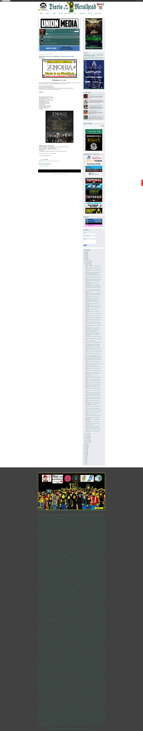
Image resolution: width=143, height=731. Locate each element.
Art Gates (82, 530)
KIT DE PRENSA (64, 615)
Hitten (51, 602)
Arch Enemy (64, 529)
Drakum (87, 569)
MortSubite (95, 640)
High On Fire (71, 601)
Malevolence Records (75, 630)
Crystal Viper (80, 557)
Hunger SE (71, 603)
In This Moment (58, 605)
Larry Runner (49, 620)
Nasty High (88, 643)
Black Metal (77, 540)
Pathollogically (71, 654)
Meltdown (46, 634)
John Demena (83, 611)
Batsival (49, 537)
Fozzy (99, 586)
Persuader (83, 655)
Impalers (79, 604)
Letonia (39, 623)
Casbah (97, 549)
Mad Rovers (101, 628)
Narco (73, 643)
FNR (68, 586)
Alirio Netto (80, 523)
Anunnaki (67, 528)
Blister (67, 542)
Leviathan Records (61, 623)
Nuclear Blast (46, 649)
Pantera (39, 654)
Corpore (54, 554)
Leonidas (72, 622)
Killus (76, 614)
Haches (72, 595)
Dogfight (71, 568)
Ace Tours (77, 519)
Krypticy (97, 616)
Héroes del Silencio (58, 601)
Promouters (40, 661)
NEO (70, 644)
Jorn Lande (44, 612)
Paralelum (60, 654)
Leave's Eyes (59, 621)
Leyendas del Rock (80, 623)
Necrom (47, 644)
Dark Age (91, 558)
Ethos (46, 579)
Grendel (96, 593)
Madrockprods (61, 629)
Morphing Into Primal (70, 640)
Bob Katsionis (79, 543)
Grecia (73, 593)
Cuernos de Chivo (90, 557)
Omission (97, 650)
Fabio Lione (71, 581)
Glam (80, 591)
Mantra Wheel (69, 631)
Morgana (48, 640)
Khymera (52, 614)
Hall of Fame (90, 595)
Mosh (99, 640)
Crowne (95, 556)
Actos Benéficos (44, 520)
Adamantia (71, 520)
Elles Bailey (49, 575)
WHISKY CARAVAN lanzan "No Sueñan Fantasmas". (93, 325)
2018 (85, 445)
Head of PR (84, 597)
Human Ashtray (54, 603)
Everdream (80, 579)
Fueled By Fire (40, 588)
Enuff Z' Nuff (82, 577)
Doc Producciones (53, 568)
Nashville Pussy (77, 643)
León (68, 622)
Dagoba (56, 558)
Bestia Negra (79, 538)
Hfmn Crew (66, 601)
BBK (70, 537)
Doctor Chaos (66, 568)
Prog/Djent (80, 660)
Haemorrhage (77, 595)
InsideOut (49, 607)
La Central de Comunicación (76, 617)
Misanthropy (72, 638)
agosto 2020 (87, 433)
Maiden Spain (99, 629)
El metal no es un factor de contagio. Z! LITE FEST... (93, 397)
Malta (89, 630)
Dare (88, 558)
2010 (85, 456)
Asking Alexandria (84, 531)
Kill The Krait (62, 614)
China (51, 552)
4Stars (55, 518)
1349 (50, 515)
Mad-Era (46, 629)
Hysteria (101, 603)
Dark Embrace (50, 559)
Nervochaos (84, 644)
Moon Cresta (87, 639)
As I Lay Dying (43, 531)
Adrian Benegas (93, 520)
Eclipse (65, 571)
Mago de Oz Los (93, 629)
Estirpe (77, 578)
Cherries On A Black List (75, 551)
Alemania (39, 523)
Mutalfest (40, 642)
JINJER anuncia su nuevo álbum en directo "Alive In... (93, 392)
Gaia (79, 588)
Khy (49, 614)
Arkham (53, 530)
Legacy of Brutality (71, 621)
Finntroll (102, 584)
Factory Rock (90, 581)
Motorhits (59, 641)
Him (89, 601)
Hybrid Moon (85, 603)
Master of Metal (102, 632)
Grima (43, 594)
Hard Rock (83, 596)
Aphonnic (103, 528)
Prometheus (102, 660)
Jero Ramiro (44, 611)
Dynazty (99, 570)
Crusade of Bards (54, 557)
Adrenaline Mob (87, 520)
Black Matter (71, 540)
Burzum (47, 548)
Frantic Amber (52, 587)
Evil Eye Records (97, 579)
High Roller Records (78, 601)
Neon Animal (74, 644)
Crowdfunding (85, 556)
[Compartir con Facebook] (46, 159)
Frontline (83, 587)
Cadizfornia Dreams (70, 548)
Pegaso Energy (102, 654)
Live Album (92, 624)
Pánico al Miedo (102, 653)
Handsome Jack (54, 596)
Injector (81, 606)
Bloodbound (99, 542)
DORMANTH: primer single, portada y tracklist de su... (93, 279)
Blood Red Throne (93, 542)
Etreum (58, 579)
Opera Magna (89, 651)
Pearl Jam (91, 654)
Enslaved (43, 577)
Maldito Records (65, 630)
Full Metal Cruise (46, 588)
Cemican (64, 550)
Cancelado (52, 549)
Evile (60, 580)
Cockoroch (65, 553)
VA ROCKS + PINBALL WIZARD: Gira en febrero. (92, 423)
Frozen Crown (88, 587)
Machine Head (86, 628)
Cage (78, 548)
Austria (102, 532)
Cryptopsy (69, 557)
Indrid (97, 605)
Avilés (91, 533)
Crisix (42, 556)
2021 (85, 258)
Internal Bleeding (87, 607)
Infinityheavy (69, 606)
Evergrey (84, 579)
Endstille (71, 576)
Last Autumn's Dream (60, 620)
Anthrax (62, 528)
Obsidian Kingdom (97, 649)
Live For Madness (99, 624)
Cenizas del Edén (70, 550)
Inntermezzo (94, 606)
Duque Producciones (78, 570)
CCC (46, 550)
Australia (97, 532)
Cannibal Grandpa (72, 549)
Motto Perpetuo (68, 641)
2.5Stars (62, 515)
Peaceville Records (86, 654)
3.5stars (97, 516)
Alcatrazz (94, 522)
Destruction (66, 565)
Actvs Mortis (51, 520)
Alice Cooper (65, 523)
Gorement (55, 592)
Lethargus (102, 622)
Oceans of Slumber (41, 650)
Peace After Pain (79, 654)
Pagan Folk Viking (88, 653)
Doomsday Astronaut (97, 568)
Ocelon (47, 650)
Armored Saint (58, 530)
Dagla (53, 558)
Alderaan (103, 522)
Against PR (98, 521)
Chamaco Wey (100, 550)
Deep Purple (40, 562)
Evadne (65, 579)
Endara (64, 576)
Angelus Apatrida (45, 527)
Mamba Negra (102, 630)
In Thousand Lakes (65, 605)
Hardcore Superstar (101, 596)
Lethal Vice (97, 622)
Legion (99, 621)
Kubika (103, 616)
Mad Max (95, 628)
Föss (96, 586)
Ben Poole (68, 538)
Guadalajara (85, 594)
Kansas (65, 613)
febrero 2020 (87, 441)
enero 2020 (87, 442)
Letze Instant (47, 623)
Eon (85, 577)
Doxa (55, 569)
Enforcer (90, 576)
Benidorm (73, 538)
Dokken (78, 568)
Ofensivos (60, 650)
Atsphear (70, 532)
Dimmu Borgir (52, 567)
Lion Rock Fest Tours (61, 624)
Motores (50, 641)
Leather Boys (47, 621)
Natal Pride (98, 643)
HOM (73, 602)
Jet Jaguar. (49, 611)
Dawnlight (78, 560)
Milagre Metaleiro (55, 638)
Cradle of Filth (79, 554)
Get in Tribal (99, 589)
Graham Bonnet (74, 592)
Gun (97, 594)
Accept (72, 519)
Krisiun (86, 616)
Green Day (84, 593)
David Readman (58, 560)
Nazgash (43, 644)
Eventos (90, 13)
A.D (95, 518)
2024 (85, 254)
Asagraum (54, 531)
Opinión (54, 13)
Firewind (50, 585)
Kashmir (82, 613)
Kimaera (85, 614)
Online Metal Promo (60, 651)
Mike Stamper (49, 638)
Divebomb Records (40, 568)
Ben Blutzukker (64, 538)
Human (48, 603)
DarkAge (84, 559)
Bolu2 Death (85, 543)
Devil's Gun (85, 565)
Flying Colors (58, 586)
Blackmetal (68, 541)
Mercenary (63, 634)
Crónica (61, 556)
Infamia (39, 606)
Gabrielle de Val (66, 588)
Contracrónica (46, 554)
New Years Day (52, 645)
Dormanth (39, 569)
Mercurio (68, 634)
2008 (85, 458)
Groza (60, 594)
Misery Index (78, 638)
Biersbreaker (40, 539)
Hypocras (97, 603)
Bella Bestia (49, 538)
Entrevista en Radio (62, 577)
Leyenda (66, 623)
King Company (89, 614)
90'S (75, 518)
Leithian (51, 622)
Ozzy (77, 653)
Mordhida (44, 640)
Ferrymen (64, 584)
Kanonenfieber (60, 613)
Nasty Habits (83, 643)
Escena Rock (45, 578)
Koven (54, 616)
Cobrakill (61, 553)
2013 (85, 452)
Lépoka (83, 622)
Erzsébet (40, 578)
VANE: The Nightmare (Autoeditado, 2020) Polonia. (93, 355)
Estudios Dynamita (83, 578)
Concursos (40, 554)
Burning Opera (89, 547)
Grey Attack (100, 593)
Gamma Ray (40, 589)
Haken (86, 595)
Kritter (90, 616)
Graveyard (63, 593)
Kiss (54, 615)
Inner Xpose (89, 606)
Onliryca (66, 651)
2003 (71, 515)
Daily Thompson (65, 558)
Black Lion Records (60, 540)
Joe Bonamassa (64, 611)
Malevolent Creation (83, 630)
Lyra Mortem (71, 628)
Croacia (52, 556)
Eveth (92, 579)
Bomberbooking (90, 543)
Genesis (76, 589)
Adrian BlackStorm (100, 520)
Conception (102, 553)
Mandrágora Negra (40, 631)
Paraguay (56, 654)
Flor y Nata (44, 586)
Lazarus (100, 620)
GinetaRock (60, 591)
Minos (69, 638)
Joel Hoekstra (78, 611)
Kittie (73, 615)
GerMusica (88, 589)
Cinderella (71, 552)
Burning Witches (102, 547)
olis (82, 650)
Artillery (102, 530)
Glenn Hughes (85, 591)
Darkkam (92, 559)
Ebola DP (60, 571)
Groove (56, 594)
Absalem (49, 519)
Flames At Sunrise (83, 585)
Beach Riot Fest (79, 537)
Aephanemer (57, 521)
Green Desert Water (90, 593)
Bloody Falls (48, 543)
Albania (90, 522)
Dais (69, 558)
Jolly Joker (88, 611)
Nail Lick (55, 643)
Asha (72, 531)
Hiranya (96, 601)
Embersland (74, 575)
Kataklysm (85, 613)
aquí (60, 80)
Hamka (98, 595)
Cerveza (94, 550)
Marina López (54, 632)
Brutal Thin (46, 547)
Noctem (64, 646)
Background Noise (67, 534)
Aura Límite (93, 532)
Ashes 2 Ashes (76, 531)
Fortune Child (89, 586)
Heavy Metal (69, 598)
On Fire (102, 650)
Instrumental (75, 607)
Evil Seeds (52, 580)
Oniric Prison (51, 651)
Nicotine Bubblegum (66, 645)
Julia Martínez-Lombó (99, 612)
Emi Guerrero (87, 575)
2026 (80, 516)
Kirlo (51, 615)
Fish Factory (64, 585)
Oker (63, 650)
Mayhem (52, 633)
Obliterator (84, 649)
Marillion (44, 632)
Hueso (40, 603)
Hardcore (94, 596)
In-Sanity (74, 605)
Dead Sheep (100, 560)
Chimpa (46, 552)
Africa (79, 521)
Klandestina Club (87, 615)
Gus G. (50, 595)
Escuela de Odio (52, 578)
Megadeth (82, 633)
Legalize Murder (88, 621)
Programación (97, 660)
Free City (57, 587)
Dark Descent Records (42, 559)
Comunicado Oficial (97, 553)
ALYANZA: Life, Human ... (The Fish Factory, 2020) (92, 333)
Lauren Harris (96, 620)
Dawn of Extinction (65, 560)
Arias (40, 530)
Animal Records (69, 527)
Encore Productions (59, 576)
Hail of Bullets (82, 595)
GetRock (104, 589)
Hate (50, 597)
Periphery (62, 655)
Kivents (76, 615)
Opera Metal (95, 651)
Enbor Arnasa (48, 576)
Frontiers (77, 587)
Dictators (95, 566)
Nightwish (95, 645)
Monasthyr (70, 639)
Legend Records (94, 621)
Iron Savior (90, 608)
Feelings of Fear (45, 584)
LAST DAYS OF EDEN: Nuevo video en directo (92, 289)
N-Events (92, 642)
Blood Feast (78, 542)
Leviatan (52, 623)
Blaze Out (47, 542)
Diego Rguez (45, 567)
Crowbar (80, 556)
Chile (42, 552)
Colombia (85, 553)
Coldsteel (82, 553)
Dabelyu (40, 558)
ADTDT (48, 521)
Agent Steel (47, 522)
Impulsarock (101, 604)
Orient (49, 652)
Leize (55, 622)
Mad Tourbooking (41, 629)
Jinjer (57, 611)
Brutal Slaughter (40, 547)
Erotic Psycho (102, 577)
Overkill (53, 653)
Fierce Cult (87, 584)
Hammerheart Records (47, 596)
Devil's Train (91, 565)
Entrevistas (68, 13)
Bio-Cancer (57, 539)
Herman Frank (52, 601)
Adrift (45, 521)
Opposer (39, 652)
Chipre (54, 552)
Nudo (52, 649)
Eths (48, 579)
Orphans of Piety (75, 652)
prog (76, 660)
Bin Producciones (50, 539)
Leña (58, 622)
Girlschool (76, 591)
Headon (89, 597)
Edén (75, 571)
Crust (59, 557)
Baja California (83, 534)
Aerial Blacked (62, 521)
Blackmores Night (73, 541)
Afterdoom (88, 521)
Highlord (83, 601)
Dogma (75, 568)
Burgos (85, 547)
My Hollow (68, 642)
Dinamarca (58, 567)
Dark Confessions (102, 558)
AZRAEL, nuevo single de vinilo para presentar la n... (93, 372)
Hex (62, 601)
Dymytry (91, 570)
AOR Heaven (90, 528)
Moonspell (39, 640)
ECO (69, 571)
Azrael (58, 534)
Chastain (57, 551)
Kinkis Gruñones (44, 615)
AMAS (76, 524)
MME (100, 638)
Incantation (82, 605)
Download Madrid (49, 569)
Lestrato (91, 622)
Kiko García (57, 614)
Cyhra (104, 557)
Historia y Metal (46, 602)
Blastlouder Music (102, 541)
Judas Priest (83, 612)
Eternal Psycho (40, 579)
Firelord (43, 585)
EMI (82, 575)
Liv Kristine (87, 624)
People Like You (41, 655)
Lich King (99, 623)
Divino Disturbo (47, 568)
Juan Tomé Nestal (75, 612)
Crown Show (90, 556)
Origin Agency (53, 652)
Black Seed (39, 541)
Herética (47, 601)
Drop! (45, 570)
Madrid (56, 629)
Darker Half (88, 559)
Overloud (57, 653)
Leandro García (41, 621)
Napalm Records (67, 643)
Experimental (101, 580)
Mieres (44, 638)
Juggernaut (92, 612)
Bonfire (68, 544)
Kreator (71, 616)
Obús (102, 649)
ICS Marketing (43, 604)
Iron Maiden (77, 608)
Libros (94, 623)
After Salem (83, 521)
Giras (69, 591)
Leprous (87, 622)
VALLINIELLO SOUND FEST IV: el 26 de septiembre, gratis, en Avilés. (94, 111)
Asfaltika (65, 531)
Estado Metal (67, 578)
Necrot (64, 644)
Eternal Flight (96, 578)
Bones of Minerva (57, 544)
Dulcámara (57, 570)
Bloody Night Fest (54, 543)
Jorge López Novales (95, 611)
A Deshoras (85, 518)
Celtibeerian (60, 550)
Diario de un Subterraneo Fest (87, 566)
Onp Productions (75, 651)
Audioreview (88, 532)
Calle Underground (101, 548)
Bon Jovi (98, 543)
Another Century (53, 528)
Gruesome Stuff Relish (68, 594)
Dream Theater (100, 569)
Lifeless (103, 623)
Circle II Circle (83, 552)
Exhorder (78, 580)
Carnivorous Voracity (82, 549)
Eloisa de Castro (55, 575)
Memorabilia (51, 634)
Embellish (65, 575)
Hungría (75, 603)
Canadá (42, 549)
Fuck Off (102, 587)
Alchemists (98, 522)
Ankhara (93, 527)
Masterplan (40, 633)
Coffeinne (70, 553)
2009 (85, 457)
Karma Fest (69, 613)
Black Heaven (46, 540)
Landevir (43, 620)
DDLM (82, 560)
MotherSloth (41, 641)
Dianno (48, 566)
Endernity (67, 576)
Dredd (39, 570)
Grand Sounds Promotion (88, 592)
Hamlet (102, 595)
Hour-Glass (98, 602)
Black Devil (101, 539)
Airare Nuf (75, 522)
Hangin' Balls (60, 596)
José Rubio (63, 612)
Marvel (72, 632)
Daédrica (44, 558)
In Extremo (43, 605)
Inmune (86, 606)
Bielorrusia (102, 538)
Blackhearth (63, 541)
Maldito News (58, 630)
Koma (103, 615)
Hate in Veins (54, 597)
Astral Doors (94, 531)
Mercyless (84, 634)
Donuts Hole (87, 568)
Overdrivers (45, 653)
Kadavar (39, 613)
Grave (42, 593)
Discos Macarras (91, 567)
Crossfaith (71, 556)
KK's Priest (82, 615)
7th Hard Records (71, 518)
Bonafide (102, 543)
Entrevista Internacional (73, 577)
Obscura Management (90, 649)
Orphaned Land (68, 652)
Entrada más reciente (43, 171)
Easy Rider (50, 571)
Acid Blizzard (90, 519)
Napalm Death (60, 643)
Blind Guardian (53, 542)
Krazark (66, 616)
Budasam (59, 547)
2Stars (93, 516)
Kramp (63, 616)
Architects (75, 529)
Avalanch (59, 533)
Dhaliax (39, 566)
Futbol (62, 588)
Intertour (91, 607)
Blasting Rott (96, 541)
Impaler (76, 604)
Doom (91, 568)
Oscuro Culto (80, 652)
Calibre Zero (94, 548)
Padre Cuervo (82, 653)
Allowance (90, 523)
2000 (66, 515)
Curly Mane (96, 557)
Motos (64, 641)
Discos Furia (85, 567)
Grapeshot (97, 592)
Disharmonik (102, 567)
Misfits (82, 638)
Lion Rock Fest (53, 624)
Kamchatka (48, 613)
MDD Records (62, 633)
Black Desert (96, 539)
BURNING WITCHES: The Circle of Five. (91, 300)
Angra (53, 527)
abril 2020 (87, 438)
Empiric (103, 575)
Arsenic (74, 530)
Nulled (66, 649)
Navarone (39, 644)
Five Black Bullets (72, 585)
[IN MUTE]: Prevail (88, 292)
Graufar (39, 593)
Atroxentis (66, 532)
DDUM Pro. (89, 560)
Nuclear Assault (40, 649)
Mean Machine (68, 633)
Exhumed (83, 580)
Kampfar (56, 613)
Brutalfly (50, 547)
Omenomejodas (93, 650)
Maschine (81, 632)
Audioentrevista (81, 532)
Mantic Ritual (60, 631)
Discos (74, 13)
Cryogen (62, 557)
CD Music (50, 550)
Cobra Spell (57, 553)
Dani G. (85, 558)
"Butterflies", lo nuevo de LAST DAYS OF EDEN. (92, 379)
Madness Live (51, 629)
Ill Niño (51, 604)
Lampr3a (39, 620)
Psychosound (59, 661)
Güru (46, 595)
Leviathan (56, 623)
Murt (104, 641)
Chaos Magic (46, 551)
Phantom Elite (102, 655)
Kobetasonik (99, 615)
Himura (92, 601)
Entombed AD (48, 577)
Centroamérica (80, 550)
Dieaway (39, 567)
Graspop (102, 592)
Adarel (79, 520)
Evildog (56, 580)
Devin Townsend (101, 565)
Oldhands (72, 650)
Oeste (57, 650)
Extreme (54, 581)
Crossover (75, 556)
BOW (97, 544)
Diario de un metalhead (63, 566)
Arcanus (59, 529)
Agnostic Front (60, 522)
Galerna (90, 588)
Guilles (94, 594)
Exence (71, 580)
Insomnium (70, 607)
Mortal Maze (85, 640)
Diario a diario (54, 566)
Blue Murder (63, 543)
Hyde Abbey (93, 603)
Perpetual (66, 655)
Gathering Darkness (67, 589)
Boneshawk (63, 544)
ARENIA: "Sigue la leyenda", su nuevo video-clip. (92, 284)
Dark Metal (62, 559)
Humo (64, 603)
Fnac (64, 586)
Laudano (91, 620)
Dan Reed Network (79, 558)
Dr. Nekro (65, 569)
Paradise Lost (47, 654)
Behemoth (39, 538)
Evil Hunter (102, 579)
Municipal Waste (92, 641)
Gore (47, 592)
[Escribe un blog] (44, 159)
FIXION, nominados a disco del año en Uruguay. (92, 329)
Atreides (60, 532)
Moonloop (97, 639)
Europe (61, 579)
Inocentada (99, 606)
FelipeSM (50, 584)
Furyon (58, 588)
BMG (74, 543)
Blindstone (62, 542)
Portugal (92, 657)
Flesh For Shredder (98, 585)
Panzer (43, 654)
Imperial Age (83, 604)
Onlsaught (69, 651)
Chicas (89, 551)
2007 (79, 515)
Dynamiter (95, 570)
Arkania (50, 530)
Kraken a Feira (58, 616)
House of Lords (103, 602)
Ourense (104, 652)
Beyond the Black (97, 538)
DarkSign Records (101, 559)
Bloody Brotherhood (42, 543)
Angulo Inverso (58, 527)
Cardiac (77, 549)
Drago (71, 569)
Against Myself (93, 521)
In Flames (48, 605)
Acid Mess (95, 519)
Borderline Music (77, 544)
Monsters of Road (77, 639)
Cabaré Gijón (64, 548)
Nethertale (92, 644)
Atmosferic (47, 532)
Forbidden (80, 586)
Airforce (84, 522)
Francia (39, 587)
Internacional (82, 13)
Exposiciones (40, 581)
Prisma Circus (55, 660)
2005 (74, 515)
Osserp (85, 652)
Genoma (79, 589)
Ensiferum (39, 577)
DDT (85, 560)
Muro (101, 641)
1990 (55, 515)
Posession (98, 657)
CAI (80, 548)
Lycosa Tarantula (55, 628)
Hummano (60, 603)
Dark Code (96, 558)
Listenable (70, 624)
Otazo (88, 652)
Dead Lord (95, 560)
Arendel (91, 529)
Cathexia (41, 550)
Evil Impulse (40, 580)
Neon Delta (79, 644)
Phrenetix (71, 656)
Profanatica (72, 660)
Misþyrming (96, 638)
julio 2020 (87, 434)
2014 (85, 450)
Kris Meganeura (80, 616)
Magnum (75, 629)
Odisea (54, 650)
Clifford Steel (39, 553)
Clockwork (47, 553)
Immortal (65, 604)
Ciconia (67, 552)
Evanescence (69, 579)
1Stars (58, 515)
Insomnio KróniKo (64, 607)
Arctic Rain (79, 529)
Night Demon (82, 645)
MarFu (40, 632)
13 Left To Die (46, 515)
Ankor (98, 527)
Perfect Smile (57, 655)
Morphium (75, 640)
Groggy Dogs (52, 594)
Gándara (45, 589)
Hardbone (89, 596)
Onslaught (80, 651)
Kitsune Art (70, 615)
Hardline (39, 597)
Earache (46, 571)
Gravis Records (68, 593)
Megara (87, 633)
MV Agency (57, 642)
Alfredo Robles (49, 523)
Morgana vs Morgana (55, 640)
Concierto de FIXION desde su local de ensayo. (92, 408)
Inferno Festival (52, 606)
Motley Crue (45, 641)
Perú (86, 655)
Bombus (95, 543)
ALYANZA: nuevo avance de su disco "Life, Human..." (93, 347)
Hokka (55, 602)
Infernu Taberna (58, 606)
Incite (86, 605)
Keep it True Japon (99, 613)
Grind (47, 594)
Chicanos (85, 551)
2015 (85, 449)
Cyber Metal (100, 557)
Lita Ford (75, 624)
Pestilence (90, 655)
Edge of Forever (91, 571)
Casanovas (93, 549)
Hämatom (95, 595)
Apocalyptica (42, 529)
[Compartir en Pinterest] (47, 159)
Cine (75, 552)
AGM (56, 522)
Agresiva (70, 522)
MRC (84, 641)
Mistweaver (92, 638)
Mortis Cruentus (90, 640)
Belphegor (58, 538)
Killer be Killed (71, 614)
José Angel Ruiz (56, 612)
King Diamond (95, 614)
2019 (85, 444)
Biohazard (61, 539)
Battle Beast (59, 537)
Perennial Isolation (51, 655)
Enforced (86, 576)
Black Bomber (74, 539)
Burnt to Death (41, 548)
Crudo (39, 557)
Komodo (39, 616)
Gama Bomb (102, 588)
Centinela (75, 550)
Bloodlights (103, 542)
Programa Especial (89, 660)
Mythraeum (88, 642)
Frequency (72, 587)
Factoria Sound (83, 581)
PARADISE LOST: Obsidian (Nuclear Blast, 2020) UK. (93, 293)
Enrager (99, 576)
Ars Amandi (63, 530)
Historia (47, 13)
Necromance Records (53, 644)
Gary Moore (55, 589)
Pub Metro (64, 661)
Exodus (96, 580)
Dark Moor (66, 559)
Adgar (82, 520)
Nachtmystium (47, 643)
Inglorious (74, 606)
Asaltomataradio (60, 531)
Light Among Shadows (41, 624)
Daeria (48, 558)
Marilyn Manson (49, 632)
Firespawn (46, 585)
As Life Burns (48, 531)
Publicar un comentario (44, 165)
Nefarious (67, 644)
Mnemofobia (51, 639)
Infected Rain (43, 606)
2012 (85, 453)
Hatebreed (65, 597)
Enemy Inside (81, 576)
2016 (85, 448)
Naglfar (51, 643)
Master (96, 632)
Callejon (39, 549)
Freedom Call (62, 587)
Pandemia (96, 653)
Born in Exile (87, 544)
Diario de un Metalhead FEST (75, 566)
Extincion (50, 581)
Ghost (40, 591)
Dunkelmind (71, 570)
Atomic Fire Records (54, 532)
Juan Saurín (69, 612)
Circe (79, 552)
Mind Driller (61, 638)
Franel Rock (44, 587)
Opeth (103, 651)
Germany (84, 589)
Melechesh (90, 633)
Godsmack (102, 591)
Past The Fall (65, 654)
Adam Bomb (66, 520)
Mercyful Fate (78, 634)
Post (102, 657)
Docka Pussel (60, 568)
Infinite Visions (65, 606)
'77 (38, 515)
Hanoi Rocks (65, 596)
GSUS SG (80, 594)
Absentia (57, 519)
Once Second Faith (40, 651)
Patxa (75, 654)
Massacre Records (91, 632)
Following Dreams (74, 586)
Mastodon (44, 633)
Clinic (43, 553)
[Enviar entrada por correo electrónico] (41, 159)
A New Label (91, 518)
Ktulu (99, 616)
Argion (104, 529)
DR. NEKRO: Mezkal (88, 326)
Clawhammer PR (100, 552)
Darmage (53, 560)
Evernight (88, 579)
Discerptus (72, 567)
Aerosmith (68, 521)
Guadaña (89, 594)
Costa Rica (70, 554)
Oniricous (55, 651)
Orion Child (57, 652)
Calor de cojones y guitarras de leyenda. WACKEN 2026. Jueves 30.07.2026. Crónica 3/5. (96, 116)
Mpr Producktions (74, 641)
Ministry (66, 638)
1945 (53, 515)
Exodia (87, 580)
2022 (85, 257)
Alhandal (55, 523)
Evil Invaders (46, 580)
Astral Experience (100, 531)
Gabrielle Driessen (72, 588)
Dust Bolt (87, 570)
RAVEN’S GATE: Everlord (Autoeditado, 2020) (92, 426)
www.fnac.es (64, 151)
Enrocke (103, 576)
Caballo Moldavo (58, 548)
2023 (68, 516)
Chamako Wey (40, 551)
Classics (95, 552)
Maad (75, 628)
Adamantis (76, 520)
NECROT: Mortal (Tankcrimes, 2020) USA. (91, 273)
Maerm (71, 629)
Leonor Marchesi (78, 622)
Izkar (73, 610)
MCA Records (57, 633)
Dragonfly (75, 569)
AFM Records (73, 521)
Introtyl (99, 607)
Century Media (87, 550)
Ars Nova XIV (69, 530)
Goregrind (50, 592)
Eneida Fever (76, 576)
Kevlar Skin (43, 614)
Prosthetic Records (46, 661)
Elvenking (61, 575)
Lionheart (66, 624)
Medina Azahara (73, 633)
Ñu (76, 649)
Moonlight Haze (92, 639)
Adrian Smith (40, 521)
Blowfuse (59, 543)
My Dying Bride (63, 642)
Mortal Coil (80, 640)
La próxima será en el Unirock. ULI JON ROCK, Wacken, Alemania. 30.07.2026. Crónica (95, 105)
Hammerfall (40, 596)
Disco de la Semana (78, 567)
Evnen (63, 580)
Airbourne (79, 522)
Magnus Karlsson (80, 629)
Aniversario (85, 527)
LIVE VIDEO (49, 625)
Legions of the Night (46, 622)
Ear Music (41, 571)
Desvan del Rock (72, 565)
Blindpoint (58, 542)
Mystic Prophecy (81, 642)
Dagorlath (60, 558)
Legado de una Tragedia (81, 621)
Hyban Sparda (80, 603)
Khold (47, 614)
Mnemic (48, 639)
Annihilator (39, 528)
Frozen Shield (93, 587)
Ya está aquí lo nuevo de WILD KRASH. (91, 330)
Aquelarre (55, 529)
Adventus (52, 521)
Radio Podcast (98, 13)
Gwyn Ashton (59, 595)
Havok (80, 597)
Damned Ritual (73, 558)
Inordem (104, 606)
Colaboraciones (76, 553)
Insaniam (40, 607)
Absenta (53, 519)
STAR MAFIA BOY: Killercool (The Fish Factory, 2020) (93, 402)
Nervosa (88, 644)
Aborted (45, 519)
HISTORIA (41, 602)
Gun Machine (101, 594)
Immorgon (61, 604)
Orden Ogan (44, 652)
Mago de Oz (87, 629)
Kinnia (49, 615)
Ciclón (64, 552)
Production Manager (66, 660)
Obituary (80, 649)
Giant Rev (48, 591)
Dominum (82, 568)
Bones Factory (49, 544)
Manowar (55, 631)
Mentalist (55, 634)
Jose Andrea (49, 612)
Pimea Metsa (83, 656)
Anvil (70, 528)
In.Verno (78, 605)
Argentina (99, 529)
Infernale (47, 606)
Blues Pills (70, 543)
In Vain (70, 605)
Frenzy (68, 587)
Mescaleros (89, 634)
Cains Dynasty (84, 548)
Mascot (85, 632)
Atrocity (63, 532)
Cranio (84, 554)
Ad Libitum (61, 520)
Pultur (73, 661)
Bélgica (44, 538)
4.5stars (48, 518)
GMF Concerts (91, 591)
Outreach (40, 653)
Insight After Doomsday (57, 607)
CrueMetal (43, 557)
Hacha (69, 595)
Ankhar (90, 527)
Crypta (66, 557)
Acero (82, 519)
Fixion (77, 585)
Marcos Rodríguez (98, 631)
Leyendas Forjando (89, 623)
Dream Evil (95, 569)
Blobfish (75, 542)
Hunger (67, 603)
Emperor (92, 575)
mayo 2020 (87, 437)
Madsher (67, 629)
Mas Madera (76, 632)
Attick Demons (75, 532)
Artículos (97, 530)
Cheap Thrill (62, 551)
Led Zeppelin (65, 621)
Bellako (54, 538)
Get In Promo (94, 589)
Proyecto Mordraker (53, 661)
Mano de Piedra (50, 631)
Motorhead (54, 641)
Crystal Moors (75, 557)
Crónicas (61, 13)
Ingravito (78, 606)
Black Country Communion (89, 539)
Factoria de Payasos (77, 581)
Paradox (52, 654)
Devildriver (95, 565)
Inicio (61, 171)
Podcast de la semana (46, 657)
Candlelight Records (58, 549)
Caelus (75, 548)
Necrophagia (60, 644)
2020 (85, 259)
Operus (100, 651)
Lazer (104, 620)
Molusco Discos (61, 639)
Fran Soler (102, 586)
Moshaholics (103, 640)
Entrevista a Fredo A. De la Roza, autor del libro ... (92, 427)
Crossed (67, 556)
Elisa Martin (44, 575)
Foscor (93, 586)
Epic (95, 577)
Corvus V (65, 554)
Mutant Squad (51, 642)
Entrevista (53, 577)
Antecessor (58, 528)
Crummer (48, 557)
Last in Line (73, 620)
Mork (60, 640)
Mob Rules (55, 639)
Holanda (58, 602)
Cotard (75, 554)
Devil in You (79, 565)
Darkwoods (48, 560)
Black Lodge (66, 540)
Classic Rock (89, 552)
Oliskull (85, 650)
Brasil (45, 545)
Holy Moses (69, 602)
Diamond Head (43, 566)
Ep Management (90, 577)
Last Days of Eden (67, 620)
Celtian (54, 550)
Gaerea (77, 588)
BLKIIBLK (70, 542)
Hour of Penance (92, 602)
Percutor (47, 655)
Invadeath (102, 607)
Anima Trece (63, 527)
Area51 (87, 529)
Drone (42, 570)
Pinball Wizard (88, 656)
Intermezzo (81, 607)
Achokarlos (85, 519)
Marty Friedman (67, 632)
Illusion (57, 604)
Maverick (49, 633)
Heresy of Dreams (42, 601)
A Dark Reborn (79, 518)
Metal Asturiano (52, 635)
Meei (78, 633)
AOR (85, 528)
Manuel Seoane (74, 631)
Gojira (39, 592)
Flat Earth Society (91, 585)
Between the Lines (86, 538)
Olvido (88, 650)
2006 (85, 461)
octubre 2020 (87, 263)
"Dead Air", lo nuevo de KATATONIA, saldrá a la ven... (93, 356)
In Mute (53, 605)
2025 (85, 253)
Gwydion (54, 595)
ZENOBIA (45, 82)
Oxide (67, 653)
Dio (68, 567)
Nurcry (69, 649)
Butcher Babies (51, 548)
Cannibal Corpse (65, 549)
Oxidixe (70, 653)
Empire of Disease (97, 575)
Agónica (66, 522)
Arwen (39, 531)
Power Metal (47, 659)
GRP (63, 594)
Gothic (64, 592)
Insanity (44, 607)
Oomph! (85, 651)
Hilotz (87, 601)
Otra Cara (100, 652)
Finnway (39, 585)
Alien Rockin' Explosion (72, 523)
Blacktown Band (79, 541)
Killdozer (67, 614)
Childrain (98, 551)
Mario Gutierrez (60, 632)
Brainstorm (101, 544)
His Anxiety (103, 601)
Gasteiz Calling (60, 589)
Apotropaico (50, 529)
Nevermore (101, 644)
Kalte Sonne (44, 613)
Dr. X (68, 569)
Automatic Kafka (41, 533)
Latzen (88, 620)
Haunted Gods (71, 597)
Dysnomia (103, 570)
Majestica (45, 630)
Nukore (63, 649)
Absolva (65, 519)
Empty (39, 576)
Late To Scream (84, 620)
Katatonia (93, 613)
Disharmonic (97, 567)
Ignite (47, 604)
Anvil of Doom (74, 528)
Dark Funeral (57, 559)
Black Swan (51, 541)
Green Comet (78, 593)
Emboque (79, 575)
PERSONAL (78, 655)
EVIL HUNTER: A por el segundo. (90, 364)
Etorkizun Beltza (53, 579)
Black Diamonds (40, 540)
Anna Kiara (102, 527)
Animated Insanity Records (78, 527)
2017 (46, 516)
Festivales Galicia (71, 584)
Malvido (96, 630)
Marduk (104, 631)
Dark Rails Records (72, 559)
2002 (85, 462)
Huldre (45, 603)
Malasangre (53, 630)
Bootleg (71, 544)
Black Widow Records (57, 541)
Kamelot (53, 613)
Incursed (93, 605)
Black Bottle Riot (81, 539)
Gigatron (55, 591)
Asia (80, 531)
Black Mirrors (84, 540)
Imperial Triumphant (96, 604)
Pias (75, 656)
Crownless (98, 556)
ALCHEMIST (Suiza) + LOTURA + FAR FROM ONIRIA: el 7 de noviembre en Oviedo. (93, 55)
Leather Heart (53, 621)
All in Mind (85, 523)
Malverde (92, 630)
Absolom (61, 519)
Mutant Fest (45, 642)
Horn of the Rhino (86, 602)
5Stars (61, 518)
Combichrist (91, 553)
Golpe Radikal (43, 592)
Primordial (50, 660)
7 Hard (66, 518)
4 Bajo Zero (44, 518)
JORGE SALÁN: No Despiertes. (90, 340)
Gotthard (68, 592)
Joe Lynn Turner (71, 611)
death (104, 560)
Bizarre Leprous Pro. (67, 539)
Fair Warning (97, 581)
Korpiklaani (50, 616)
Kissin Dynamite (59, 615)
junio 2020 (87, 436)
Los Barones (90, 625)
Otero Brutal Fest (94, 652)
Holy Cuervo (63, 602)
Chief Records (94, 551)
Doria (102, 568)
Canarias (47, 549)
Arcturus (83, 529)
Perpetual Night (71, 655)
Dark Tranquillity (79, 559)
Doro (43, 569)
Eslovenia (62, 578)
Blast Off (85, 541)
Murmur (98, 641)
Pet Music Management (96, 655)
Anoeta (44, 528)
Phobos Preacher (56, 656)
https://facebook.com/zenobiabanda (49, 153)
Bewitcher (91, 538)
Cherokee (67, 551)
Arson (77, 530)
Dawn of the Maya (73, 560)
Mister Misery (87, 638)
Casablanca (88, 549)
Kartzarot (78, 613)
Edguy (96, 571)
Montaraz (82, 639)
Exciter (67, 580)
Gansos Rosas (49, 589)
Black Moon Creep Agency (92, 540)
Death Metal (64, 561)
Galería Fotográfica (85, 588)
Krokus (93, 616)
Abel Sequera (100, 518)
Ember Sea (69, 575)
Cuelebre (85, 557)
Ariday (44, 530)
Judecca (89, 612)
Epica (98, 577)
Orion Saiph (63, 652)
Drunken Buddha (50, 570)
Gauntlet (72, 589)
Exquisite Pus (46, 581)
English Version (95, 576)
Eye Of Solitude (62, 581)
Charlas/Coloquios (52, 551)
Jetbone (53, 611)
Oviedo (62, 653)
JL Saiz (60, 611)
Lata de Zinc (78, 620)
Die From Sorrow (101, 566)
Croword (103, 556)
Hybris (89, 603)
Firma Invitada (57, 585)
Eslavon (58, 578)
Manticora (65, 631)
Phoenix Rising (62, 656)
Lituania (83, 624)
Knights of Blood (93, 615)
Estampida (72, 578)
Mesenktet (94, 634)
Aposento (46, 529)
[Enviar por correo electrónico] (43, 159)
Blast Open (90, 541)
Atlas (44, 532)
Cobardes (51, 553)
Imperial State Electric (89, 604)
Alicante (59, 523)
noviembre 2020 (88, 262)
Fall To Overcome (102, 581)
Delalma (79, 562)
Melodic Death (96, 633)
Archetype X (70, 529)
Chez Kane (81, 551)
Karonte (74, 613)
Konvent (42, 616)
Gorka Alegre (59, 592)
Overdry (49, 653)
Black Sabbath (101, 540)
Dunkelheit (66, 570)
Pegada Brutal (96, 654)
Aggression (52, 522)
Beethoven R (102, 537)
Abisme (42, 519)
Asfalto (69, 531)
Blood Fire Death (84, 542)
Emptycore (43, 576)
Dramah (91, 569)
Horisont (81, 602)
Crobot (56, 556)
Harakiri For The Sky (71, 596)
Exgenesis (74, 580)
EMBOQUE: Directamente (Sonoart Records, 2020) (93, 272)
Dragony (84, 569)
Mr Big (80, 641)
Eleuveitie (39, 575)
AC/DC (69, 519)
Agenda (41, 13)
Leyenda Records (73, 623)
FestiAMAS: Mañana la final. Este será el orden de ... (93, 290)
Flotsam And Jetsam (50, 586)
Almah (99, 523)
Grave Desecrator (46, 593)
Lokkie (67, 625)
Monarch (66, 639)
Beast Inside (90, 537)
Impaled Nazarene (70, 604)
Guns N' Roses (40, 595)
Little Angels (79, 624)
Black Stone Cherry (45, 541)
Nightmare (87, 645)
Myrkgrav (76, 642)
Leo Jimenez (62, 622)
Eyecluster (67, 581)
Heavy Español (60, 598)
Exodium (91, 580)
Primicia (45, 660)
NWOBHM (73, 649)
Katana (89, 613)
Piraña (94, 656)
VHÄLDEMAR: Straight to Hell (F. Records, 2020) (92, 344)
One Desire (46, 651)
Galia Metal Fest (95, 588)
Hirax (99, 601)
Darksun (39, 560)
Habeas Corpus (65, 595)
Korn (46, 616)
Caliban (90, 548)
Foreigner (84, 586)
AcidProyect (100, 519)
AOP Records (80, 528)
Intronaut (96, 607)
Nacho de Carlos (98, 642)
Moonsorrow (102, 639)
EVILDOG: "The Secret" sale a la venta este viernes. (93, 363)
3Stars (103, 516)
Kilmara (80, 614)
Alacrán (87, 522)
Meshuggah (99, 634)
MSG (87, 641)
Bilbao (44, 539)
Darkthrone (44, 560)
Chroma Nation (58, 552)
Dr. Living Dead (60, 569)
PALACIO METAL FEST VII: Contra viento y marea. (92, 305)
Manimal (45, 631)
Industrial (101, 605)
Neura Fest (96, 644)
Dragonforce (80, 569)
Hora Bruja (77, 602)
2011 (85, 454)
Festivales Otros (79, 584)
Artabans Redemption (90, 530)
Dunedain (61, 570)
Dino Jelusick (64, 567)
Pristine (60, 660)
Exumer (57, 581)
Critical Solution (48, 556)
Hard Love (78, 596)
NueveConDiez (57, 649)
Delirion (96, 562)
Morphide (64, 640)
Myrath (72, 642)
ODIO (50, 650)
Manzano (79, 631)
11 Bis (42, 515)
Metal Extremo (78, 635)
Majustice (49, 630)
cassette (101, 549)
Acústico (56, 520)
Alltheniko (94, 523)
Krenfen (75, 616)
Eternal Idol (102, 578)
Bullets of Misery (72, 547)
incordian (89, 605)
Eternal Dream (90, 578)
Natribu (102, 643)
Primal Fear (40, 660)
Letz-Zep (43, 623)
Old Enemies (68, 650)
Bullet (67, 547)
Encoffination (53, 576)
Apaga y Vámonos (96, 528)
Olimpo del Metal (78, 650)
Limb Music (48, 624)
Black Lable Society (53, 540)
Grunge (75, 594)
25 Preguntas (85, 516)
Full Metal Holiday (53, 588)
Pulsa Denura (68, 661)
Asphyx (89, 531)
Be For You (74, 537)
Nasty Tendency (93, 643)
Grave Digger (52, 593)
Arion (46, 530)
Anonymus (47, 528)
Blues (67, 543)
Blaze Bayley (41, 542)
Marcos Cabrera (92, 631)
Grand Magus (80, 592)
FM (62, 586)
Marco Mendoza (85, 631)
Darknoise (96, 559)
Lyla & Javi (61, 628)
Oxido (74, 653)
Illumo (54, 604)
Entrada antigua (77, 171)
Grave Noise (58, 593)
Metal (45, 635)
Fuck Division (98, 587)
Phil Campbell (49, 656)
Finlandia (97, 584)
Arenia (95, 529)
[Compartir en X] (45, 159)
